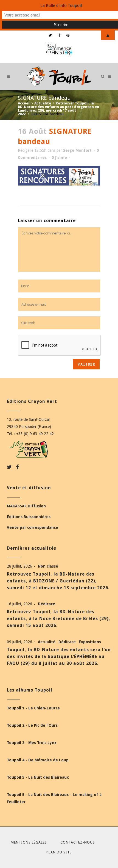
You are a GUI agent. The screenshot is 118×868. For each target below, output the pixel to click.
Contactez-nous (77, 842)
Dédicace (46, 604)
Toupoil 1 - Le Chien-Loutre (33, 708)
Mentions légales (29, 842)
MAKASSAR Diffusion (26, 506)
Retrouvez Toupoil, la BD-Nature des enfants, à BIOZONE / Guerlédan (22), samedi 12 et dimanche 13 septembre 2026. (58, 580)
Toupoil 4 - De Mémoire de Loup (38, 760)
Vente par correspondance (32, 527)
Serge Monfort (77, 150)
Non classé (48, 566)
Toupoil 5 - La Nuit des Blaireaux (38, 777)
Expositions (90, 642)
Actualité (42, 103)
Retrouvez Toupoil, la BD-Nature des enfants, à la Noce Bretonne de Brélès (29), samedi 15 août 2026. (58, 618)
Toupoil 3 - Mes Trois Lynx (32, 742)
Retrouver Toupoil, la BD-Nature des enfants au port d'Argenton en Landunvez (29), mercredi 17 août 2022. (58, 108)
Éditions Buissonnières (28, 517)
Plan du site (59, 852)
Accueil (24, 103)
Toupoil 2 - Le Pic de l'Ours (32, 725)
